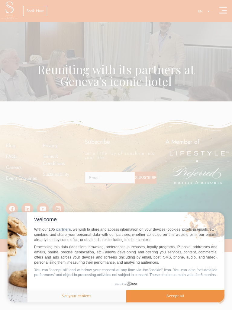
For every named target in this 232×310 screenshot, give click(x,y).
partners (63, 229)
